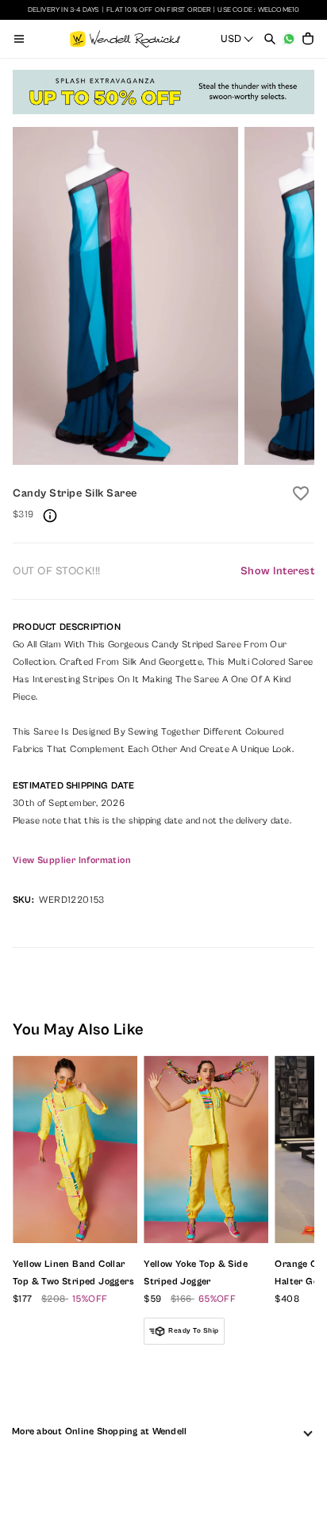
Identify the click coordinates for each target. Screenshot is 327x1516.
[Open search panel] (269, 38)
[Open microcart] (307, 38)
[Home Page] (125, 39)
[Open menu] (19, 38)
